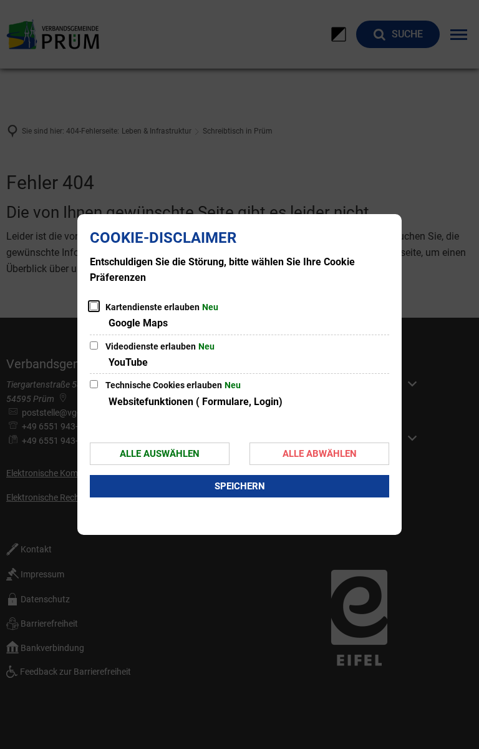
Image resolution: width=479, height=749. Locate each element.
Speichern (240, 486)
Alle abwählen (320, 453)
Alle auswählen (160, 453)
